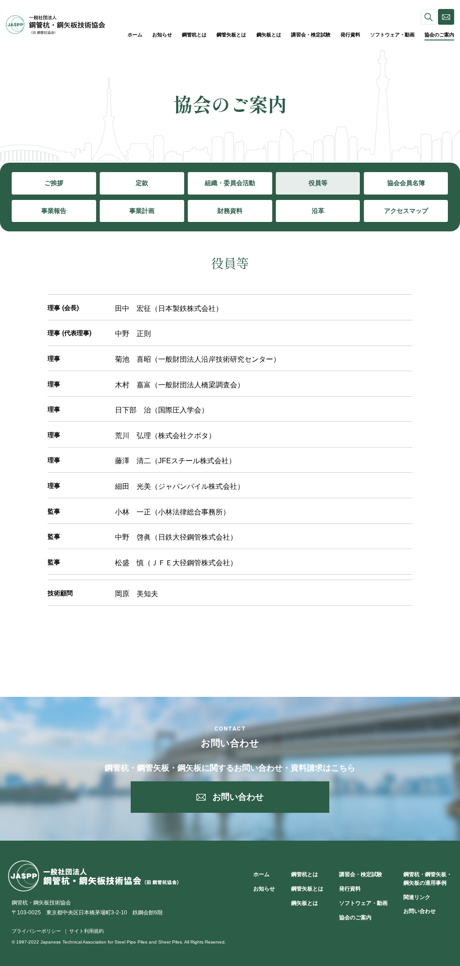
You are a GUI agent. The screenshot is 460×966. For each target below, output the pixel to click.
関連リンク (416, 897)
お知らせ (162, 34)
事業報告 (53, 210)
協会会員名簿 (406, 182)
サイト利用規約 (86, 931)
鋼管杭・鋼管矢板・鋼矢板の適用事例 (427, 878)
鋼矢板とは (269, 34)
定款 (142, 182)
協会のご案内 (439, 34)
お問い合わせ (419, 911)
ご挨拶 (53, 182)
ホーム (135, 34)
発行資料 (350, 34)
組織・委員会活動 (230, 182)
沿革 (318, 210)
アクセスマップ (406, 210)
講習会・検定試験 (311, 34)
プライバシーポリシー (36, 931)
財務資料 (230, 210)
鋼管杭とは (194, 34)
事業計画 (142, 210)
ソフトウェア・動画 (392, 34)
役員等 (318, 182)
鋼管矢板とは (231, 34)
